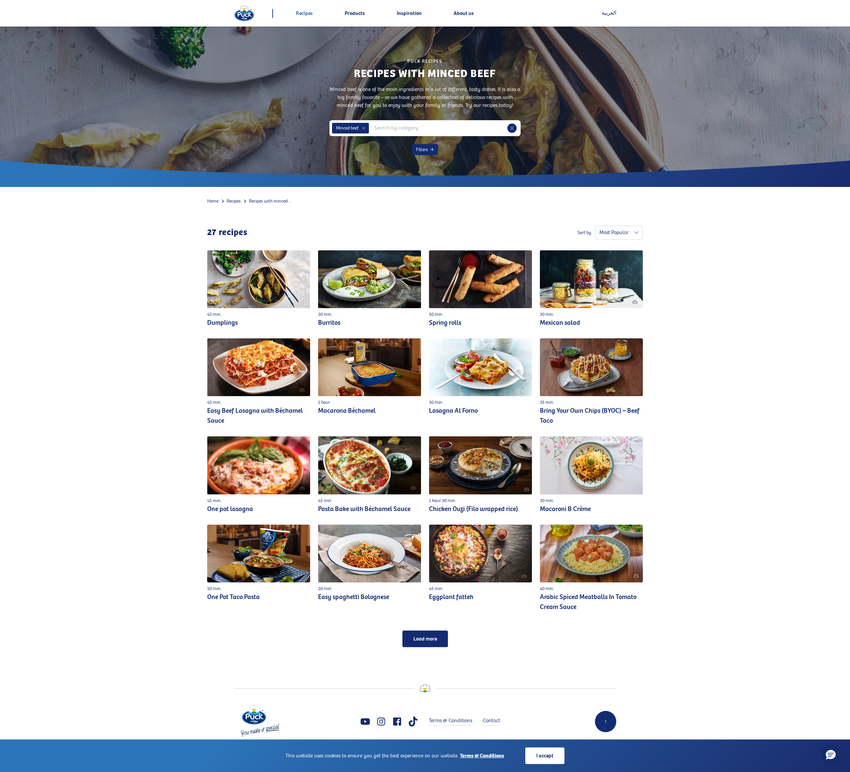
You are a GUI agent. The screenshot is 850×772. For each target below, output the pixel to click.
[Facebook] (397, 721)
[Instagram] (381, 721)
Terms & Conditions (482, 755)
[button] (363, 128)
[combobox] (438, 128)
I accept (544, 755)
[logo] (244, 13)
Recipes (234, 201)
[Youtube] (365, 721)
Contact (491, 721)
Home (212, 201)
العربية (609, 13)
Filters (422, 149)
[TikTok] (413, 721)
